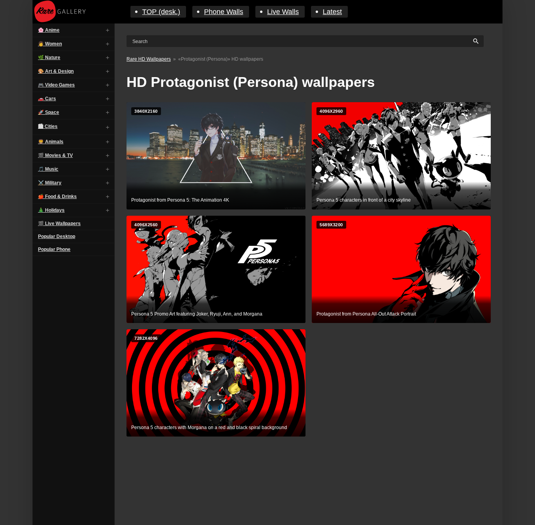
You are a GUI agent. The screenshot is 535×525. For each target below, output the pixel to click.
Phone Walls (223, 12)
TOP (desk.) (161, 12)
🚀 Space (48, 112)
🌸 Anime (49, 30)
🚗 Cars (47, 98)
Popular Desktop (56, 236)
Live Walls (283, 12)
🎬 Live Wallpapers (59, 223)
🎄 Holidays (51, 210)
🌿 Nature (49, 57)
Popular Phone (54, 249)
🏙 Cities (48, 126)
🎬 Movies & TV (55, 155)
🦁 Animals (50, 141)
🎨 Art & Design (56, 71)
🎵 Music (48, 169)
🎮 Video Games (56, 85)
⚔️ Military (49, 183)
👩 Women (50, 44)
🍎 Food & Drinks (57, 196)
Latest (332, 12)
